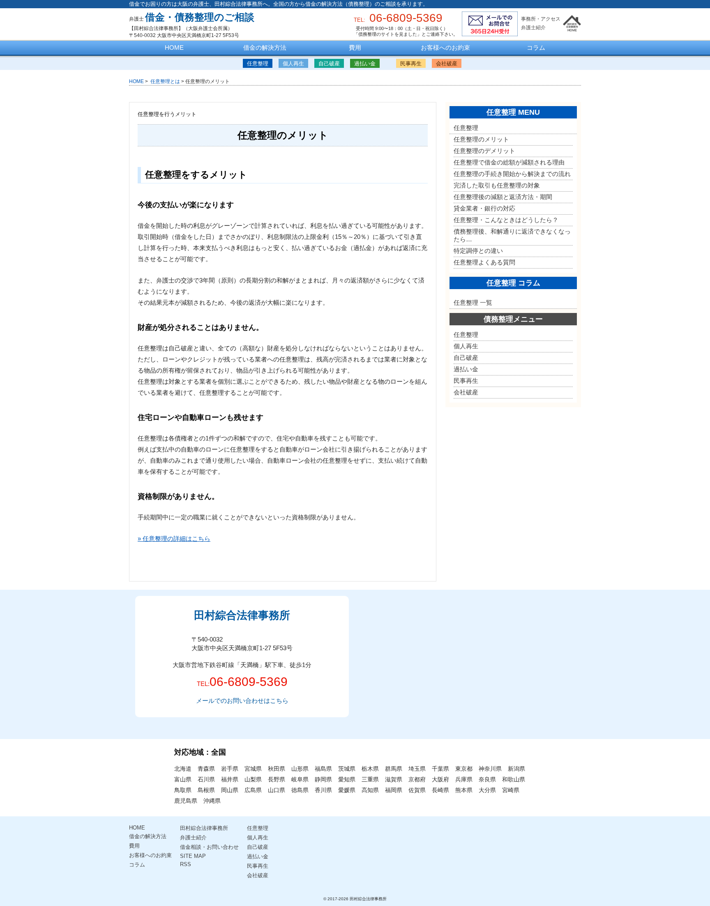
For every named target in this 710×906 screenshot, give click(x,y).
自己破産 (329, 63)
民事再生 (411, 63)
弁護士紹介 (533, 27)
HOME (174, 47)
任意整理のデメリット (484, 150)
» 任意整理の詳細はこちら (174, 538)
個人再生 (293, 63)
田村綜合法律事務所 (204, 828)
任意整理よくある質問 (484, 262)
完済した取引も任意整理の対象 (497, 185)
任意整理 (257, 63)
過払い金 (365, 63)
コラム (536, 47)
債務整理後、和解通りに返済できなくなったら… (512, 235)
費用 (355, 47)
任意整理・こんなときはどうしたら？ (506, 219)
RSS (185, 864)
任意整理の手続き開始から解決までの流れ (512, 173)
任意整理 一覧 (473, 302)
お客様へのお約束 (445, 47)
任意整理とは (164, 81)
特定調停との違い (478, 250)
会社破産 (446, 63)
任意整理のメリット (481, 139)
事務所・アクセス (540, 19)
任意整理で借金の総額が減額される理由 (509, 162)
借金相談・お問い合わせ (209, 847)
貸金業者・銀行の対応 (484, 208)
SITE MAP (193, 856)
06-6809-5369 (249, 681)
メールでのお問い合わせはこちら (242, 700)
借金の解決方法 (264, 47)
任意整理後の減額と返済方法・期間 (503, 196)
